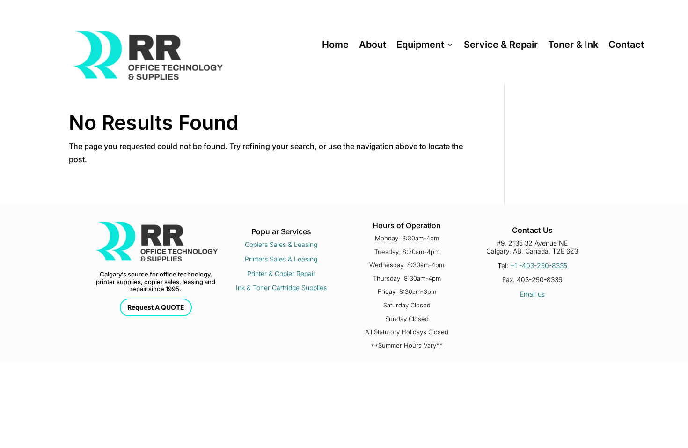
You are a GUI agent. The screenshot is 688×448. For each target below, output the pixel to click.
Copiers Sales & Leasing (281, 244)
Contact (626, 45)
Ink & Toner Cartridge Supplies (281, 287)
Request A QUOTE (155, 307)
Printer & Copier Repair (281, 273)
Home (335, 45)
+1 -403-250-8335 (538, 265)
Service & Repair (501, 45)
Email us (532, 294)
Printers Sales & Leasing (281, 259)
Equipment (420, 45)
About (372, 45)
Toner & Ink (573, 45)
